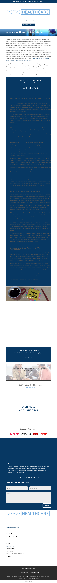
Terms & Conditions (12, 576)
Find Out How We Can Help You (28, 477)
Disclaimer (46, 576)
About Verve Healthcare (32, 1)
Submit (47, 505)
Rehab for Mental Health (12, 559)
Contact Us (41, 1)
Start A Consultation (28, 25)
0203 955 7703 (29, 20)
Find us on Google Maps (12, 527)
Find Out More (28, 376)
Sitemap (37, 578)
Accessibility (31, 578)
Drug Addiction (9, 551)
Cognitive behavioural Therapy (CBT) (15, 554)
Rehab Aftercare (10, 556)
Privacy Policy (21, 576)
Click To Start (28, 357)
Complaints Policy (22, 578)
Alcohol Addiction (10, 548)
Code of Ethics (39, 576)
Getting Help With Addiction (19, 1)
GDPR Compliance (30, 576)
